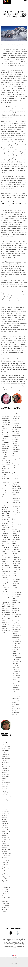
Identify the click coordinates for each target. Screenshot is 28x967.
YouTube (16, 964)
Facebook (14, 964)
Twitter (12, 964)
